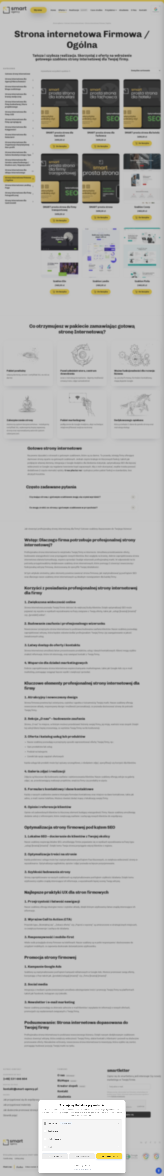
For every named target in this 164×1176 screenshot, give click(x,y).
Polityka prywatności (82, 1166)
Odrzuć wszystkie (55, 1156)
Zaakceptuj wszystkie (109, 1156)
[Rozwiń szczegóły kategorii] (118, 1123)
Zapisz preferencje (82, 1156)
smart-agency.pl (86, 1169)
